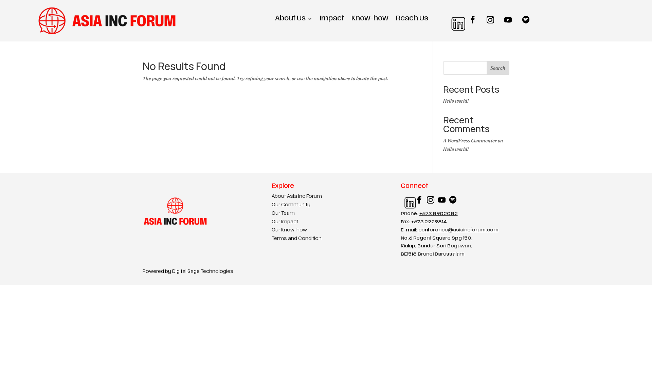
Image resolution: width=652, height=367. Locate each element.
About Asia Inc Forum (297, 196)
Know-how (369, 19)
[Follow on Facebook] (472, 19)
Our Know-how (289, 230)
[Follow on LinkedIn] (455, 19)
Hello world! (456, 101)
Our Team (283, 213)
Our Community (291, 205)
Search (498, 68)
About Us (290, 19)
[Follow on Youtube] (508, 19)
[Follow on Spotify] (525, 19)
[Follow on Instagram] (490, 19)
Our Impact (285, 222)
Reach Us (412, 19)
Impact (332, 19)
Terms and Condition (297, 238)
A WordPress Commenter (470, 140)
